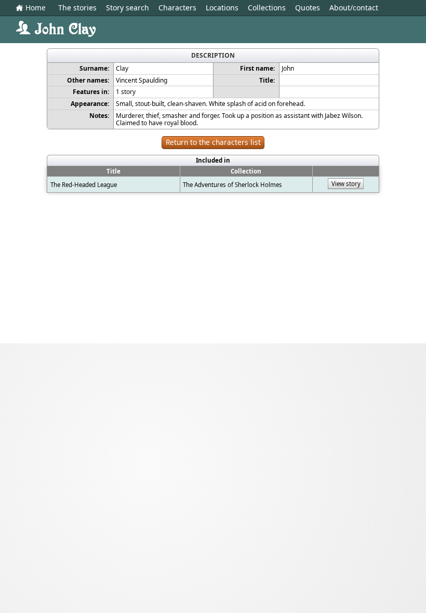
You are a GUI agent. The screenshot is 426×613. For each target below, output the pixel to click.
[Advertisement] (213, 270)
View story (346, 184)
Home (31, 8)
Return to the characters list (213, 142)
